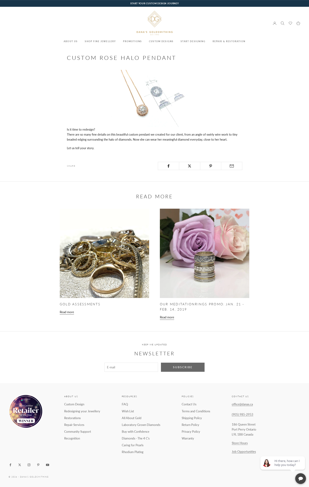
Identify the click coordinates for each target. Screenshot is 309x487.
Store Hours (240, 443)
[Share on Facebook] (168, 166)
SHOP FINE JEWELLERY (100, 41)
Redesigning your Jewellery (82, 411)
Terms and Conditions (196, 411)
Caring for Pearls (132, 445)
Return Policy (190, 425)
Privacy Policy (191, 431)
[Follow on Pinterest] (38, 465)
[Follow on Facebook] (10, 465)
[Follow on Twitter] (19, 465)
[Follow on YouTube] (47, 465)
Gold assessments (80, 304)
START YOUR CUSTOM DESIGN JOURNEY (154, 3)
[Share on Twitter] (189, 166)
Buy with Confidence (135, 431)
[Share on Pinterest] (210, 166)
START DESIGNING (193, 41)
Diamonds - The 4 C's (135, 438)
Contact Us (189, 404)
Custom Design (74, 404)
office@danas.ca (242, 404)
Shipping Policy (192, 418)
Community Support (77, 431)
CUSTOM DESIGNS (161, 41)
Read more (67, 312)
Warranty (188, 438)
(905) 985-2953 (242, 414)
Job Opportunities (244, 451)
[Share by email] (231, 166)
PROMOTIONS (132, 41)
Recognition (72, 438)
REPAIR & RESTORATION (229, 41)
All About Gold (131, 418)
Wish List (128, 411)
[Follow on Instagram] (29, 465)
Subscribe (183, 367)
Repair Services (74, 425)
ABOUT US (71, 41)
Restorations (72, 418)
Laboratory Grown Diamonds (141, 425)
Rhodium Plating (132, 452)
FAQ (125, 404)
